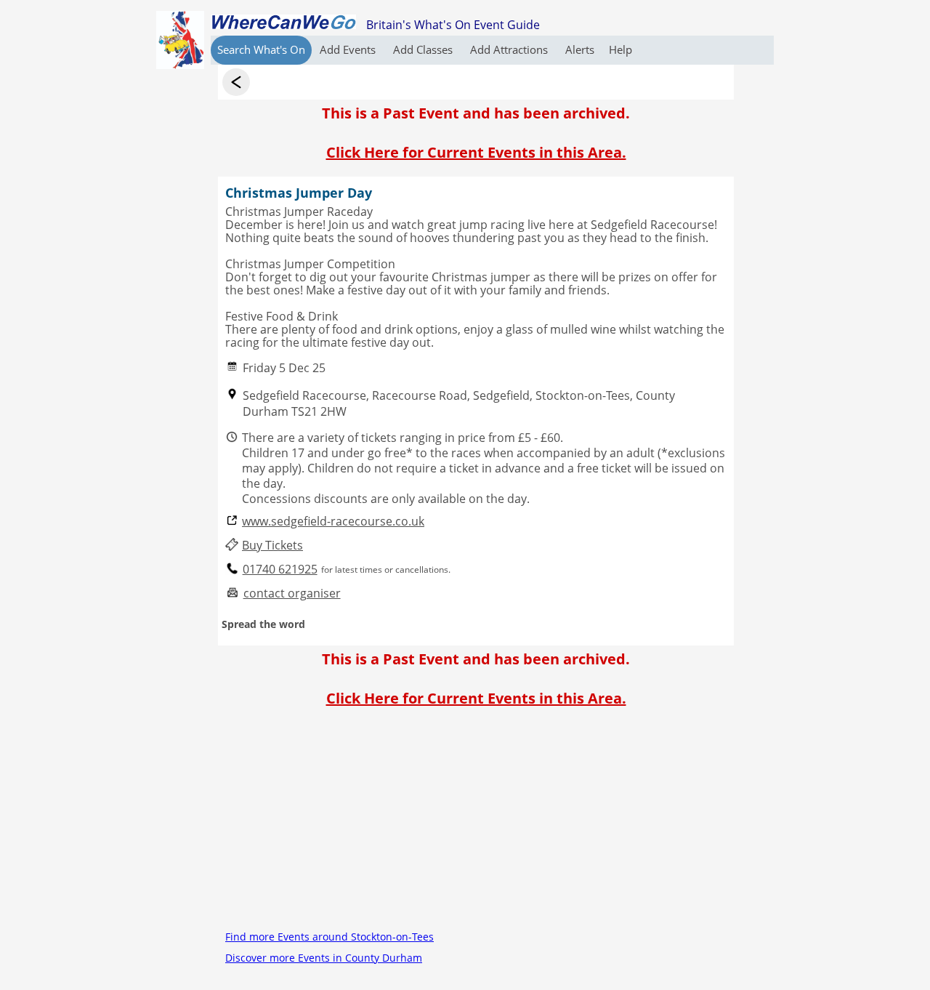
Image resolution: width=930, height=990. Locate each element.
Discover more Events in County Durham (323, 958)
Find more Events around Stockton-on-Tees (329, 936)
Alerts (579, 49)
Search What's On (261, 49)
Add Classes (424, 49)
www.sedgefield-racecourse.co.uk (333, 521)
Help (620, 49)
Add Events (349, 49)
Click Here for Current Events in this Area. (476, 152)
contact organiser (292, 593)
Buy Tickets (272, 545)
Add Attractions (510, 49)
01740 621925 (280, 569)
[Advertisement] (476, 824)
